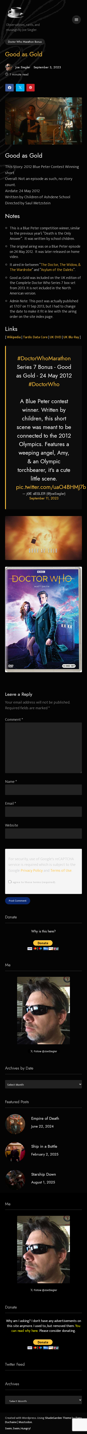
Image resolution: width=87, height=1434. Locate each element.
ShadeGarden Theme (58, 1418)
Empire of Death (45, 1118)
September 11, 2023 (43, 498)
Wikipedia (14, 337)
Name (11, 781)
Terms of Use (61, 870)
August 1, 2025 (43, 1182)
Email (10, 803)
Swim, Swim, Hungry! (18, 1428)
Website (11, 825)
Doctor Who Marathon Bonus (25, 42)
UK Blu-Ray (71, 337)
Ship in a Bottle (44, 1146)
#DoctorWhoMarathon (44, 358)
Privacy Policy (32, 870)
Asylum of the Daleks (57, 270)
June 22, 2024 (42, 1126)
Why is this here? (43, 931)
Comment (14, 719)
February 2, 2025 (44, 1154)
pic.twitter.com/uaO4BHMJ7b (51, 487)
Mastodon (25, 1422)
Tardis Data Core (35, 337)
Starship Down (43, 1174)
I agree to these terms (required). (33, 882)
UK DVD (55, 337)
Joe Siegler (22, 67)
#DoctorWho (44, 384)
